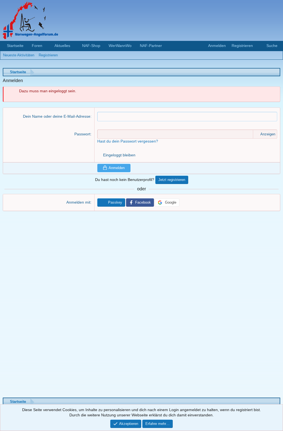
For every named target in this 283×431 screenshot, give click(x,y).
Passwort (82, 134)
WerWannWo (120, 45)
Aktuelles (62, 45)
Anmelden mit (78, 202)
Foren (37, 45)
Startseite (15, 45)
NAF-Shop (91, 45)
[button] (46, 46)
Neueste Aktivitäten (18, 55)
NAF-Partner (151, 45)
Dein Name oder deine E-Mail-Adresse (56, 116)
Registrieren (48, 55)
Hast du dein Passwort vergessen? (127, 141)
